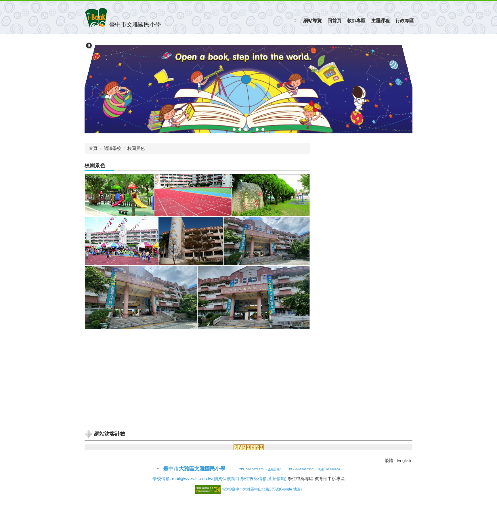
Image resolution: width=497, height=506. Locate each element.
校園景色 (136, 148)
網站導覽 (312, 20)
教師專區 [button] (356, 20)
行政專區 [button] (404, 20)
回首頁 (334, 20)
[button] (89, 45)
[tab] (234, 129)
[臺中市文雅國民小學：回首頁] (96, 17)
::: (295, 20)
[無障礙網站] (208, 489)
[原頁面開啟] (248, 86)
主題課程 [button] (380, 20)
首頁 (93, 148)
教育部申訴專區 (330, 478)
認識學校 (112, 148)
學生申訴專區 (301, 478)
